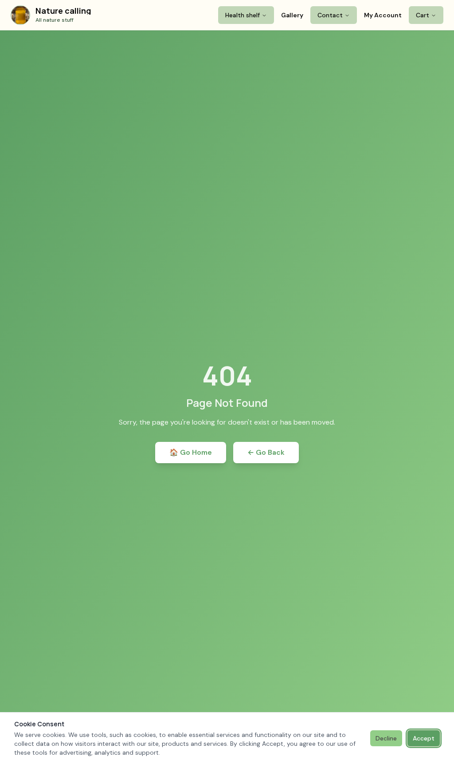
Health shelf (242, 15)
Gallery (292, 15)
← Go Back (266, 452)
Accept (423, 738)
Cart (422, 15)
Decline (386, 738)
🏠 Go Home (190, 452)
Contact (330, 15)
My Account (383, 15)
